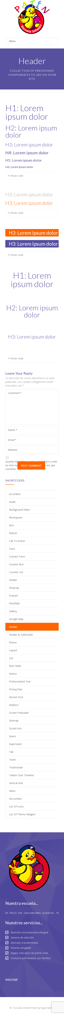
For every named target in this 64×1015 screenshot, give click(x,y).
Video (12, 791)
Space (12, 736)
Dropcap (14, 587)
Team (12, 759)
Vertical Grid (16, 783)
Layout (13, 650)
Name (12, 430)
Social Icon (15, 728)
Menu (12, 41)
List (11, 658)
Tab (11, 751)
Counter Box (16, 564)
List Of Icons (16, 806)
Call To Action (17, 541)
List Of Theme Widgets (22, 814)
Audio (12, 502)
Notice (13, 673)
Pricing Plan (15, 689)
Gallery (13, 611)
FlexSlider (14, 603)
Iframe (13, 642)
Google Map (16, 619)
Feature (13, 595)
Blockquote (15, 517)
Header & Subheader (21, 634)
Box (11, 525)
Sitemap (13, 720)
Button (13, 533)
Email (12, 440)
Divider (13, 580)
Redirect (13, 705)
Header (13, 626)
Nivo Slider (15, 666)
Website (12, 449)
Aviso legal (11, 979)
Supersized (15, 744)
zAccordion (15, 798)
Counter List (16, 572)
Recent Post (16, 697)
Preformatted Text (20, 681)
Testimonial (16, 767)
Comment (15, 393)
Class (12, 548)
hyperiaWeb (48, 1007)
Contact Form (17, 556)
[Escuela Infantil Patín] (32, 17)
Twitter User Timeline (21, 775)
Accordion (15, 494)
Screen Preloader (19, 712)
